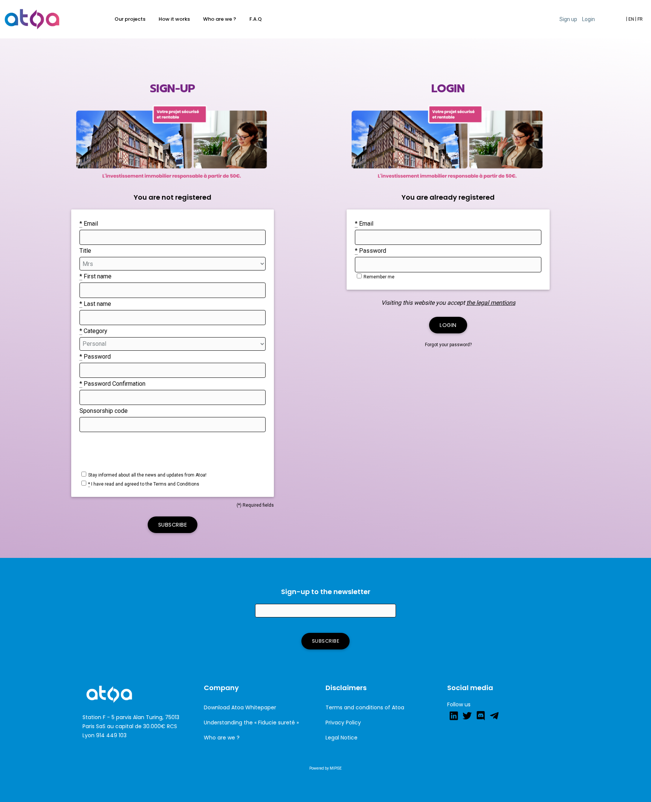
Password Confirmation (112, 383)
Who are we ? (222, 737)
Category (93, 331)
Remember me (379, 277)
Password (95, 356)
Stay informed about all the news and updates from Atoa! (147, 475)
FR (639, 19)
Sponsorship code (103, 410)
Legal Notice (342, 737)
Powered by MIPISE (325, 768)
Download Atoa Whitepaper (240, 707)
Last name (95, 303)
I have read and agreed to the (143, 484)
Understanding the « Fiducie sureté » (251, 722)
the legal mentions (490, 302)
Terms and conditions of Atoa (365, 707)
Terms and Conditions (176, 484)
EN (630, 19)
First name (95, 276)
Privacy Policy (343, 722)
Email (88, 223)
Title (85, 250)
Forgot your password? (448, 344)
